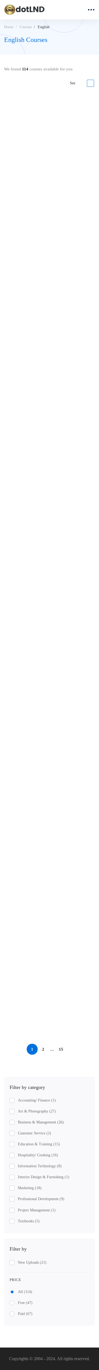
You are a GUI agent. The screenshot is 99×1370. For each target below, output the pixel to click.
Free (25, 1303)
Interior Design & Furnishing (43, 1177)
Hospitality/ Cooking (38, 1155)
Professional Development (41, 1199)
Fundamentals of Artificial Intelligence (39, 695)
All (25, 1292)
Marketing (30, 1188)
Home (8, 27)
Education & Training (39, 1144)
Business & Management (41, 1122)
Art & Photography (37, 1111)
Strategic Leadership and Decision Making (44, 181)
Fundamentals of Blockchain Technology (42, 320)
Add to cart (24, 229)
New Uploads (32, 1262)
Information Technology (40, 1166)
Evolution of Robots (22, 606)
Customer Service (34, 1133)
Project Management (37, 1210)
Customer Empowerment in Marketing (40, 976)
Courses (26, 27)
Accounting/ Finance (37, 1100)
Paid (25, 1314)
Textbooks (29, 1221)
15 (61, 1049)
